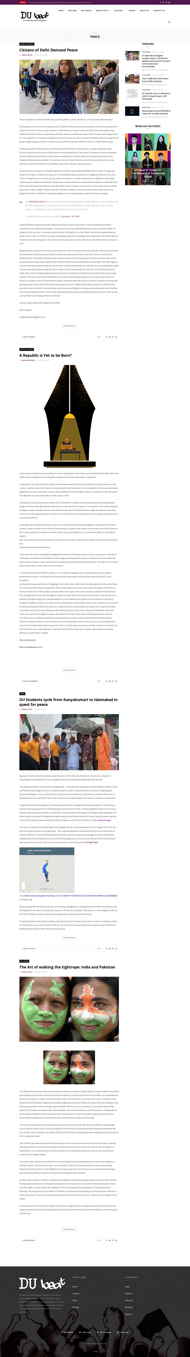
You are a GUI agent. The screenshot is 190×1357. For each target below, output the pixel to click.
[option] (148, 159)
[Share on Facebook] (106, 337)
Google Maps (92, 842)
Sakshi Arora (27, 55)
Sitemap (75, 1307)
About (75, 1286)
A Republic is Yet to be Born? (45, 355)
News (61, 10)
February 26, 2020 (71, 216)
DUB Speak (24, 961)
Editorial (128, 1300)
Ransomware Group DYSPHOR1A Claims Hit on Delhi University (156, 112)
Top (96, 1352)
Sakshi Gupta (27, 709)
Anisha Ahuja (27, 972)
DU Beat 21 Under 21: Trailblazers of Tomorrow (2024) (148, 173)
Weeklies (129, 1307)
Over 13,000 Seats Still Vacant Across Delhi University (155, 79)
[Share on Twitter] (110, 337)
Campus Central (26, 44)
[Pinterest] (112, 337)
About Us (144, 10)
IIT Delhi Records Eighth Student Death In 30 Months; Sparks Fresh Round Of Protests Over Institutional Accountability (61, 2)
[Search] (169, 22)
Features (72, 10)
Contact (75, 1293)
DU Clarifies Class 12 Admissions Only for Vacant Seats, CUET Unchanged (156, 96)
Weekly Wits (102, 10)
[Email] (116, 337)
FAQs (74, 1300)
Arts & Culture (26, 349)
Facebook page (104, 820)
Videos (132, 10)
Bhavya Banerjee (28, 360)
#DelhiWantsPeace (37, 201)
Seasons (118, 10)
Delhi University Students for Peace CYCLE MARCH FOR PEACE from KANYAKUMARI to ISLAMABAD (70, 895)
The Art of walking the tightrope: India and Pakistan (67, 966)
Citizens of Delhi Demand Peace (48, 49)
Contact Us (159, 10)
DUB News (146, 52)
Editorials (86, 10)
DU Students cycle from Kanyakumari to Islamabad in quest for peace (68, 702)
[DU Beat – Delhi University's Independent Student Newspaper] (34, 16)
